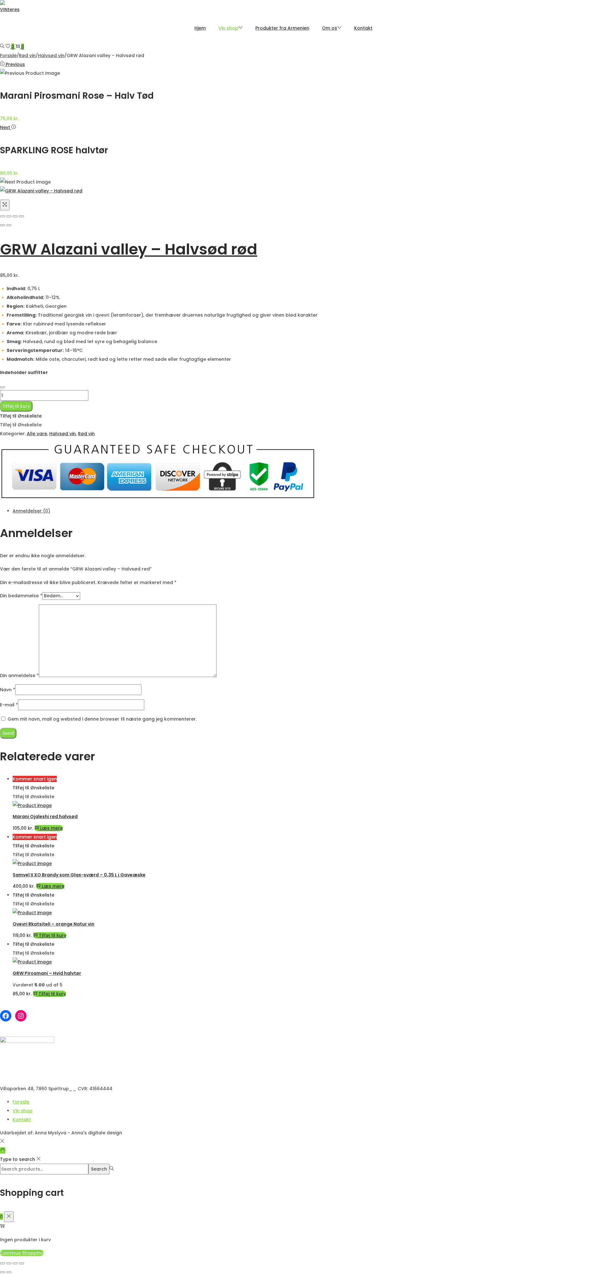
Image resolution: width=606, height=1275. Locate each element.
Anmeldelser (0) (31, 511)
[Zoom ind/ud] (2, 1263)
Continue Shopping (22, 1253)
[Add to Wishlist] (2, 387)
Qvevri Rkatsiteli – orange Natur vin (53, 924)
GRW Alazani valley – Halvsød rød (128, 249)
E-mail (9, 705)
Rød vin (27, 55)
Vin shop (23, 1111)
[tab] (196, 510)
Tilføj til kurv (16, 406)
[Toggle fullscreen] (15, 216)
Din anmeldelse (19, 675)
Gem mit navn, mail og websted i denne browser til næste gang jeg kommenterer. (102, 719)
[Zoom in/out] (21, 216)
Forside (8, 55)
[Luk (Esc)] (21, 1263)
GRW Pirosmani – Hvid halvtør (47, 973)
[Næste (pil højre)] (8, 1272)
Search (99, 1169)
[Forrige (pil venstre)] (2, 1272)
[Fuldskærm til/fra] (8, 1263)
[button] (21, 416)
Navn (7, 690)
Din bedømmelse (21, 596)
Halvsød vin (51, 55)
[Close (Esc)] (2, 216)
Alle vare (37, 433)
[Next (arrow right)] (8, 225)
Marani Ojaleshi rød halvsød (45, 816)
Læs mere (51, 828)
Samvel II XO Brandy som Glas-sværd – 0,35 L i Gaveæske (79, 875)
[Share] (8, 216)
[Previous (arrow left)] (2, 225)
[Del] (15, 1263)
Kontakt (22, 1119)
